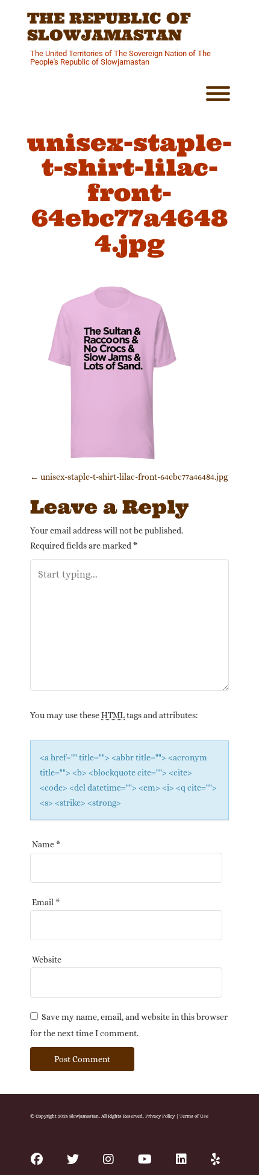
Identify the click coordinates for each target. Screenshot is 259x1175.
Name (46, 844)
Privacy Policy (160, 1116)
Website (46, 959)
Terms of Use (193, 1116)
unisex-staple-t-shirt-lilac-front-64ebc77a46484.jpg (129, 477)
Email (46, 902)
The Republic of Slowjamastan (109, 26)
